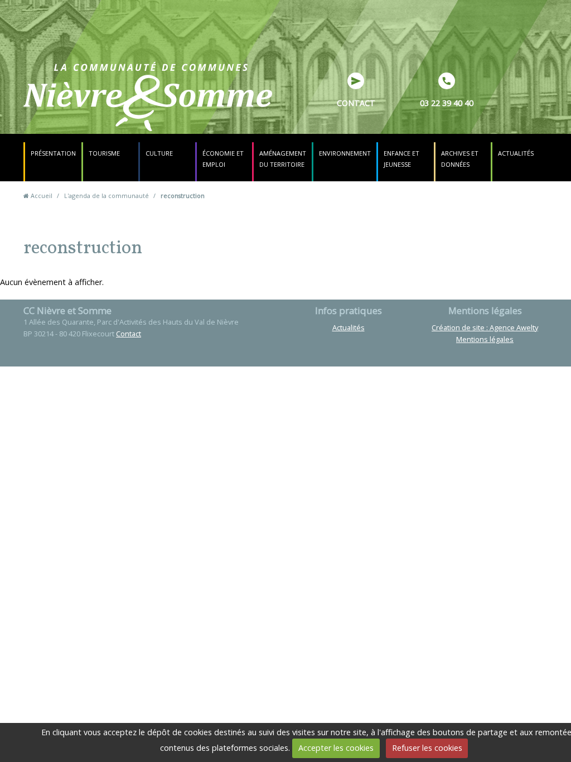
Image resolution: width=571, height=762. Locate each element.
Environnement (345, 153)
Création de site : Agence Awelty (485, 327)
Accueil (41, 195)
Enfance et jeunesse (401, 158)
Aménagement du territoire (282, 158)
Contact (356, 103)
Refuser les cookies (427, 747)
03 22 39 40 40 (446, 103)
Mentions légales (485, 339)
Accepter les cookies (336, 747)
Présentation (53, 153)
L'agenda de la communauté (106, 195)
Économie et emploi (223, 158)
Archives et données (459, 158)
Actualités (516, 153)
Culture (159, 153)
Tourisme (104, 153)
